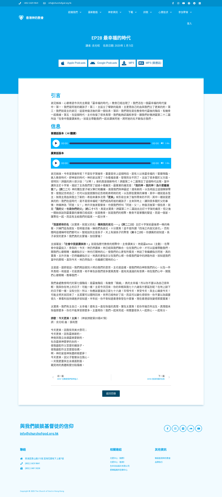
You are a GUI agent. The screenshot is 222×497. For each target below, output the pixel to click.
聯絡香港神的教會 (162, 458)
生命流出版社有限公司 (120, 466)
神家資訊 (113, 12)
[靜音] (162, 143)
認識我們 (73, 12)
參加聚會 (183, 12)
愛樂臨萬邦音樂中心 (119, 470)
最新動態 (93, 12)
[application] (111, 143)
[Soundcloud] (190, 428)
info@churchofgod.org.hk (39, 433)
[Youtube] (183, 3)
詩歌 (145, 12)
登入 (189, 23)
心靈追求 (163, 12)
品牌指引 (159, 462)
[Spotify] (189, 3)
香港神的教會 (35, 18)
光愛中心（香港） (118, 462)
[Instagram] (178, 3)
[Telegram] (194, 3)
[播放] (56, 143)
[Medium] (199, 3)
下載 (130, 12)
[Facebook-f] (173, 3)
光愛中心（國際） (118, 458)
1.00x (167, 143)
